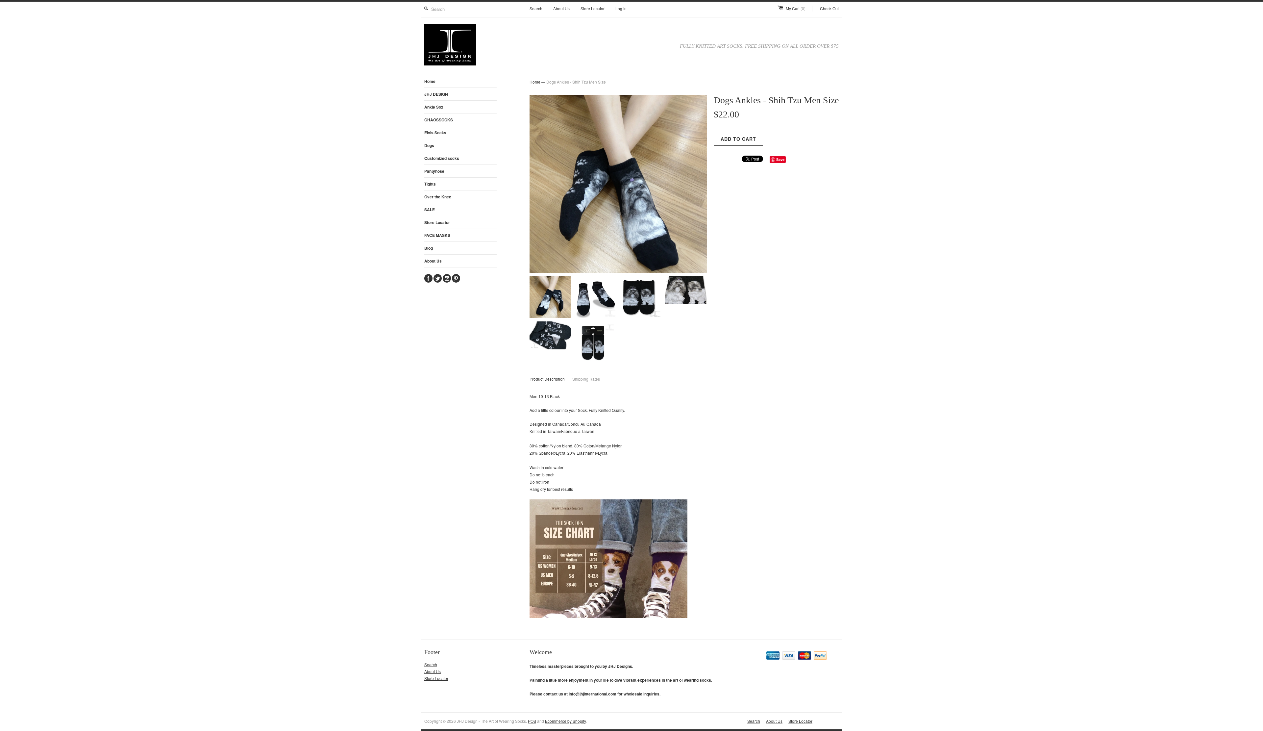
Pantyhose (434, 171)
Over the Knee (437, 197)
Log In (621, 8)
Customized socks (441, 158)
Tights (430, 184)
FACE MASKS (437, 235)
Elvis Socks (435, 133)
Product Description (547, 379)
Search (536, 8)
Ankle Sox (433, 107)
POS (532, 721)
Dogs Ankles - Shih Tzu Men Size (576, 82)
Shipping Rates (586, 379)
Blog (428, 248)
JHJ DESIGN (436, 94)
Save (780, 159)
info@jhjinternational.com (592, 694)
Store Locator (593, 8)
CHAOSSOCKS (438, 120)
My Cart (795, 8)
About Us (561, 8)
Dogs (429, 145)
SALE (429, 210)
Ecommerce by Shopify (565, 721)
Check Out (829, 8)
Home (429, 81)
